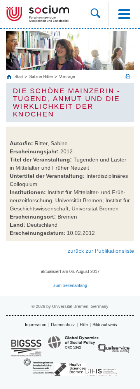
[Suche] (99, 14)
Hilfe (84, 324)
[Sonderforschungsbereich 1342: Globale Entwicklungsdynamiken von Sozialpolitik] (73, 346)
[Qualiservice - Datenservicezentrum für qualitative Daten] (114, 350)
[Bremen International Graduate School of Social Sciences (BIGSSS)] (26, 348)
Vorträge (67, 76)
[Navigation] (124, 14)
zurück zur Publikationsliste (101, 251)
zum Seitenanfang (70, 285)
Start (19, 76)
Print (128, 76)
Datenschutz (63, 324)
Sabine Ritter (41, 76)
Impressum (35, 324)
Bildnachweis (105, 324)
